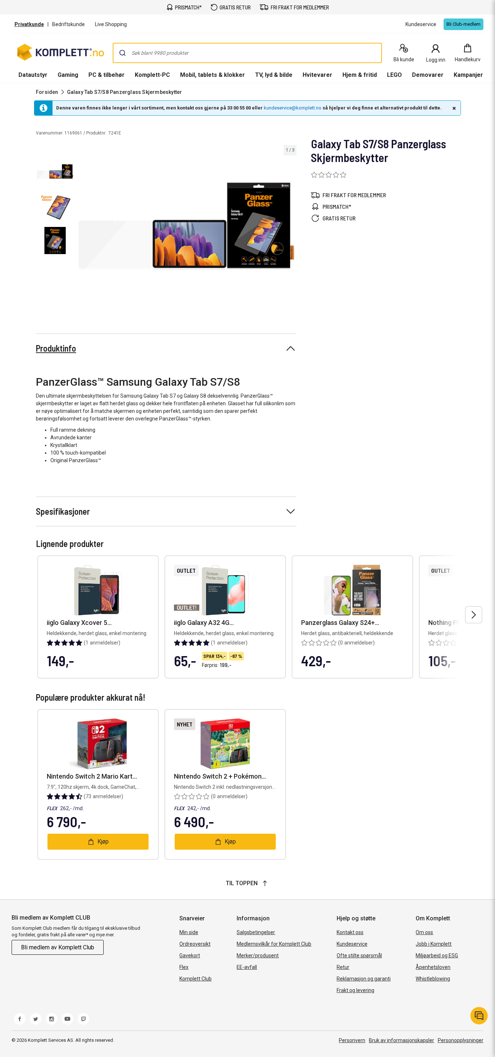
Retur (343, 967)
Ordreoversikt (195, 944)
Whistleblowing (433, 979)
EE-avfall (247, 967)
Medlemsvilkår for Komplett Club (274, 944)
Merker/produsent (258, 955)
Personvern (352, 1040)
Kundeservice (352, 944)
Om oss (424, 932)
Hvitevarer (317, 74)
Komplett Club (195, 979)
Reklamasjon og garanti (364, 979)
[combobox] (247, 53)
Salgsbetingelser (256, 932)
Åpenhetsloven (433, 967)
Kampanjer (468, 74)
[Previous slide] (82, 227)
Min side (188, 932)
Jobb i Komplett (434, 944)
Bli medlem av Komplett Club (57, 947)
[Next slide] (289, 227)
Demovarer (428, 74)
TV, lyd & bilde (273, 74)
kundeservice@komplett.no (292, 108)
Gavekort (189, 955)
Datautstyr (32, 74)
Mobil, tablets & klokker (212, 74)
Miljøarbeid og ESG (437, 955)
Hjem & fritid (359, 74)
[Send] (122, 53)
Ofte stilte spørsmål (359, 955)
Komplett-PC (152, 74)
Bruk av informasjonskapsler (401, 1040)
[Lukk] (453, 108)
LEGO (394, 74)
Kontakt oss (350, 932)
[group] (186, 226)
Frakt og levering (355, 990)
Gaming (68, 74)
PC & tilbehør (106, 74)
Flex (183, 967)
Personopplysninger (460, 1040)
